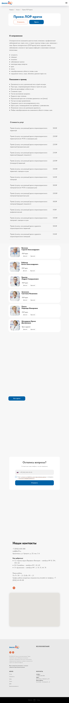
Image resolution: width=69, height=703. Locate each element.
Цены (10, 679)
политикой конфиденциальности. (27, 478)
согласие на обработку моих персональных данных (33, 477)
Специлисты (11, 676)
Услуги (10, 681)
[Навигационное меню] (66, 2)
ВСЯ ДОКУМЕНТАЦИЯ (42, 646)
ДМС (10, 683)
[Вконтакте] (14, 588)
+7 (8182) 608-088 (19, 549)
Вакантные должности (14, 686)
